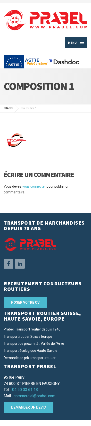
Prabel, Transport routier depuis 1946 (32, 329)
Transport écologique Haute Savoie (30, 351)
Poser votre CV (25, 302)
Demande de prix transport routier (30, 358)
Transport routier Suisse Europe (28, 336)
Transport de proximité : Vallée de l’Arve (34, 343)
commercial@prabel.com (34, 396)
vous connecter (34, 186)
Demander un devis (28, 407)
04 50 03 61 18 (25, 389)
